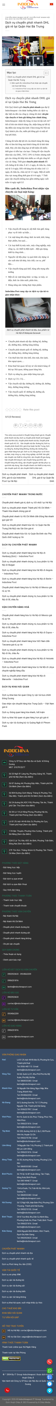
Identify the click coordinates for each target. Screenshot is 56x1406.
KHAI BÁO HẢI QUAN (12, 1313)
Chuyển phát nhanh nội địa (19, 341)
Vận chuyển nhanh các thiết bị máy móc (35, 465)
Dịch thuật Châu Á (14, 1402)
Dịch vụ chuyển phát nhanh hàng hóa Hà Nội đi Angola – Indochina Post (27, 572)
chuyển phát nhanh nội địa (28, 441)
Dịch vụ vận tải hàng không (14, 1297)
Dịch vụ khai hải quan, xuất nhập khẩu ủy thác (22, 1303)
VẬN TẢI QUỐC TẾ (11, 1270)
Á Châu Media (44, 1402)
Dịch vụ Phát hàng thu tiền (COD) (16, 1264)
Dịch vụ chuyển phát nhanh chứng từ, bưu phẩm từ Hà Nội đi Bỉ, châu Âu (27, 598)
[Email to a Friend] (30, 425)
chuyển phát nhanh (32, 107)
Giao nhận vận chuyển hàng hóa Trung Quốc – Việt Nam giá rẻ (28, 705)
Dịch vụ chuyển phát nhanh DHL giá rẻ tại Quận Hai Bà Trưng (26, 78)
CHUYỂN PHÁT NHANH (13, 1248)
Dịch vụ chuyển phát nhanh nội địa (17, 1253)
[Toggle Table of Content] (45, 73)
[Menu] (3, 4)
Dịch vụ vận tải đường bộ (13, 1280)
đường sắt (33, 449)
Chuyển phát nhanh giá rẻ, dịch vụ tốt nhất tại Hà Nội (27, 502)
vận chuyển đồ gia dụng (40, 457)
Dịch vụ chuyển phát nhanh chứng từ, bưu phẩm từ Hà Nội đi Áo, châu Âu (27, 652)
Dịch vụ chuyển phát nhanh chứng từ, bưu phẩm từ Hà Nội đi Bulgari (27, 563)
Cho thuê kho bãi (15, 358)
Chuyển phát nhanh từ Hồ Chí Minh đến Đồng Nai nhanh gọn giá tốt (28, 518)
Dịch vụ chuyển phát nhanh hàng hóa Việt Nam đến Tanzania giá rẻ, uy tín (26, 643)
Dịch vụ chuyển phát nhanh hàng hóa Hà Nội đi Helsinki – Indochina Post (28, 660)
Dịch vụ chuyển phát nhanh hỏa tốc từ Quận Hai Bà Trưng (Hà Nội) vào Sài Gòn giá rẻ (26, 527)
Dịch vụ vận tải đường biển (14, 1291)
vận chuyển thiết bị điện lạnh (31, 468)
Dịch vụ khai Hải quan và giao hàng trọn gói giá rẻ (25, 717)
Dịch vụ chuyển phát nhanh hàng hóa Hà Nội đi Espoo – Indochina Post (28, 634)
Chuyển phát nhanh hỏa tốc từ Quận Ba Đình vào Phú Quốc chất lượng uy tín (27, 535)
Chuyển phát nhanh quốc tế (20, 350)
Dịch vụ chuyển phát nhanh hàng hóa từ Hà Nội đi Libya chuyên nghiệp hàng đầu (28, 669)
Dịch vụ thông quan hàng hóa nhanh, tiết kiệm (23, 712)
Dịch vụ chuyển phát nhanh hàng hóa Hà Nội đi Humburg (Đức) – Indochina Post (23, 555)
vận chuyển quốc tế (12, 468)
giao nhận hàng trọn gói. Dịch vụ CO (18, 452)
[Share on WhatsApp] (15, 425)
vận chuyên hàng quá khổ (33, 460)
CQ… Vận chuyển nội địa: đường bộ (29, 443)
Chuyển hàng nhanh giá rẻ (16, 17)
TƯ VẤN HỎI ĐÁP (10, 1317)
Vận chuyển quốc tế (16, 392)
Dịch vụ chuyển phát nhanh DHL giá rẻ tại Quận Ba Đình (41, 477)
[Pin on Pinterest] (35, 425)
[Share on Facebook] (20, 425)
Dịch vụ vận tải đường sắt (13, 1286)
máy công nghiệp (28, 454)
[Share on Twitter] (25, 425)
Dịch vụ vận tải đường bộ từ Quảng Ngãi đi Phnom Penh (26, 724)
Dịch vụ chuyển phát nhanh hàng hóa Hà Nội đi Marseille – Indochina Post (23, 678)
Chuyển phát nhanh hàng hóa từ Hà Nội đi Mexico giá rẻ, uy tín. (27, 589)
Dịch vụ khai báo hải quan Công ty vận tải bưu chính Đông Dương (26, 697)
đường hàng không (21, 449)
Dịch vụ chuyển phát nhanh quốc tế (17, 1259)
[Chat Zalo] (49, 1377)
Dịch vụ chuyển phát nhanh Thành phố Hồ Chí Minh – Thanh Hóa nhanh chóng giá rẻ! (26, 510)
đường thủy (42, 449)
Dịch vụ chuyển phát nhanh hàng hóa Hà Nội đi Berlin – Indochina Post (27, 581)
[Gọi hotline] (49, 1362)
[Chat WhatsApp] (49, 1370)
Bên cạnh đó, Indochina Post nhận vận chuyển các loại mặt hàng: (30, 84)
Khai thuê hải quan (16, 366)
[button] (51, 4)
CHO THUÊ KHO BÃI (11, 1308)
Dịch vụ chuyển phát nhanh (21, 19)
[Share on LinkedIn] (40, 425)
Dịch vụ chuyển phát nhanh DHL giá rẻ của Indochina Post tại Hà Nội (14, 477)
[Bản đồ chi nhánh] (49, 1391)
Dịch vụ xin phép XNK (11, 1274)
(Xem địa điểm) (26, 777)
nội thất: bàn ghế (42, 454)
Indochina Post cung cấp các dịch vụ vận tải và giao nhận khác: (31, 90)
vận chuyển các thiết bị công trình (18, 457)
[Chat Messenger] (49, 1384)
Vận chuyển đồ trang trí (13, 460)
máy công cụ (16, 454)
